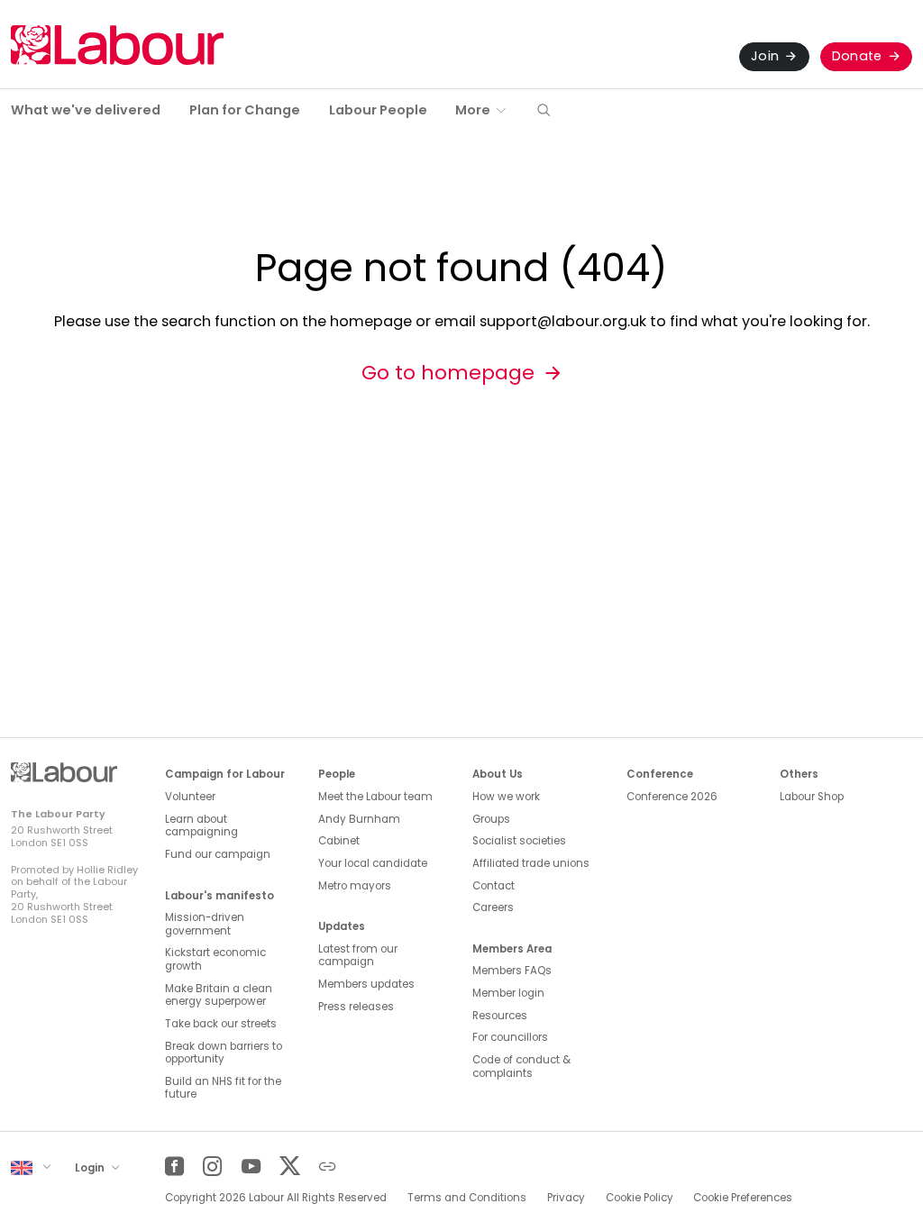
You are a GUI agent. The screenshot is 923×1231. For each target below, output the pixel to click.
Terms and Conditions (466, 1197)
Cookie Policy (639, 1197)
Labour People (378, 110)
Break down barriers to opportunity (223, 1053)
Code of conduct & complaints (521, 1067)
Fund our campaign (217, 854)
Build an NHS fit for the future (223, 1088)
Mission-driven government (204, 924)
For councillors (510, 1037)
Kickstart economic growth (215, 959)
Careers (493, 907)
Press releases (356, 1006)
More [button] (472, 110)
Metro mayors (354, 886)
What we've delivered (85, 110)
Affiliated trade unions (530, 863)
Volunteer (190, 796)
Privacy (566, 1197)
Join (765, 56)
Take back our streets (221, 1024)
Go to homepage (448, 373)
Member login (508, 993)
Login (91, 1167)
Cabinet (339, 841)
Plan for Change (244, 110)
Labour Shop (812, 796)
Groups (491, 819)
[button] (543, 111)
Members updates (366, 984)
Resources (499, 1015)
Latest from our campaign (358, 956)
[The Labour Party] (117, 44)
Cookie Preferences (742, 1197)
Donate (857, 56)
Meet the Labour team (375, 796)
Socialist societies (519, 841)
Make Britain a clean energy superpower (218, 995)
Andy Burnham (359, 819)
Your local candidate (372, 863)
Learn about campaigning (201, 826)
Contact (493, 886)
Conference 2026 (671, 796)
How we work (506, 796)
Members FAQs (512, 970)
